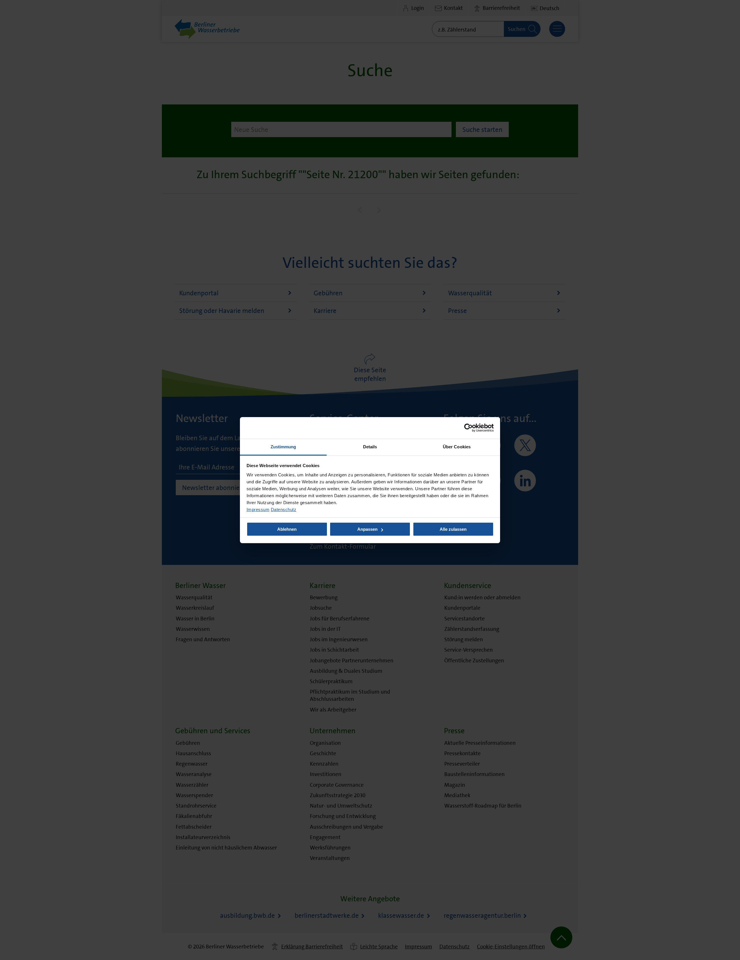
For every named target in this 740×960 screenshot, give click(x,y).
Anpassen (367, 529)
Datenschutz (284, 509)
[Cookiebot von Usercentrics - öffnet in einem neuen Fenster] (468, 427)
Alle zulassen (453, 529)
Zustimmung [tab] (283, 446)
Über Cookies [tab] (457, 446)
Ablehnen (287, 529)
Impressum (258, 509)
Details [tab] (370, 446)
